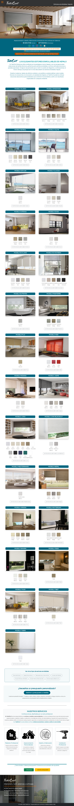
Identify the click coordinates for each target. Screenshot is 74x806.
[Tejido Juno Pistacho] (30, 453)
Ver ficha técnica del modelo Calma (54, 164)
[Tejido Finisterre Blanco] (59, 321)
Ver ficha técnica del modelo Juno (20, 460)
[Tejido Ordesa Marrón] (23, 535)
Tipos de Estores (17, 675)
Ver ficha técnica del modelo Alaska (20, 123)
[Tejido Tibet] (54, 617)
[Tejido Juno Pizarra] (15, 453)
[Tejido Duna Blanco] (51, 239)
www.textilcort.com (23, 795)
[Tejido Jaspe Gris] (61, 403)
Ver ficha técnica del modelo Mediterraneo (20, 501)
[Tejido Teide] (54, 576)
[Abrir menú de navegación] (2, 2)
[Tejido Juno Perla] (10, 453)
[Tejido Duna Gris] (56, 239)
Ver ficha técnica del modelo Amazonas (54, 123)
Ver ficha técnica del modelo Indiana (20, 410)
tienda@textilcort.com (10, 795)
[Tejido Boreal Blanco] (10, 157)
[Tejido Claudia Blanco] (49, 198)
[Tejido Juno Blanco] (8, 444)
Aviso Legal (18, 788)
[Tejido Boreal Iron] (30, 157)
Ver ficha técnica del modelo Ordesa (20, 542)
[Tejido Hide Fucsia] (54, 362)
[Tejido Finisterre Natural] (49, 321)
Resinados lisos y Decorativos (42, 675)
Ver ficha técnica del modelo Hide (53, 369)
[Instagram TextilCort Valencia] (37, 45)
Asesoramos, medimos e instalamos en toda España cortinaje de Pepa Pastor (37, 53)
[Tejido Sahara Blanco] (15, 576)
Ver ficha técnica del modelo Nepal (54, 501)
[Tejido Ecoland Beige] (23, 280)
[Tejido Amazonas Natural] (59, 116)
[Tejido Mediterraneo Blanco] (20, 494)
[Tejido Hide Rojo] (59, 362)
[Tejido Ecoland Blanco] (13, 280)
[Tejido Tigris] (20, 658)
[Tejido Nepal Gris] (59, 494)
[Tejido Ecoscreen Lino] (54, 280)
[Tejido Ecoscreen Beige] (49, 280)
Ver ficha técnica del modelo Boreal (21, 164)
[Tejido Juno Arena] (18, 444)
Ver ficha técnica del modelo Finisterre (54, 328)
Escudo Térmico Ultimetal (21, 678)
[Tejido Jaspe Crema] (56, 403)
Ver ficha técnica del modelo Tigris (20, 663)
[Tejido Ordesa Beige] (13, 535)
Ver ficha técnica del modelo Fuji (20, 369)
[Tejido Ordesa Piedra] (28, 535)
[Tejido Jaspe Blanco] (46, 403)
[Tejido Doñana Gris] (25, 239)
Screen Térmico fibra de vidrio (37, 678)
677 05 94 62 (43, 43)
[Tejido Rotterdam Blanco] (49, 535)
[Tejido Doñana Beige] (15, 239)
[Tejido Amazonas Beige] (49, 116)
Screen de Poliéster (56, 675)
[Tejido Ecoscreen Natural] (44, 280)
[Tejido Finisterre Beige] (54, 321)
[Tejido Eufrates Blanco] (20, 321)
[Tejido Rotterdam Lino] (59, 535)
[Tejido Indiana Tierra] (23, 403)
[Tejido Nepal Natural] (49, 494)
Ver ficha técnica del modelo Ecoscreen (54, 287)
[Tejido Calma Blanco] (49, 157)
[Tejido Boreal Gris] (25, 157)
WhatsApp (29, 769)
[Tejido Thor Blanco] (15, 617)
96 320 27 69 (27, 43)
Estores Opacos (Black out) (53, 678)
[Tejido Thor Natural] (20, 617)
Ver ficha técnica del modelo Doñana (20, 246)
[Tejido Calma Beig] (54, 157)
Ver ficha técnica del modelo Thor (20, 624)
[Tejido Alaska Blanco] (13, 116)
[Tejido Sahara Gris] (25, 576)
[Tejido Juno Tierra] (23, 444)
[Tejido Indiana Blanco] (18, 403)
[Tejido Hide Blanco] (49, 362)
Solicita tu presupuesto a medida (37, 692)
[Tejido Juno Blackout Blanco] (51, 444)
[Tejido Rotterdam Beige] (54, 535)
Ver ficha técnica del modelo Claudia (54, 205)
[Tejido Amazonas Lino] (54, 116)
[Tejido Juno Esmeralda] (25, 453)
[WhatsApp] (29, 45)
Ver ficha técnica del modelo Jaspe (54, 410)
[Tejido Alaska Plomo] (28, 116)
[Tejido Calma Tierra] (59, 157)
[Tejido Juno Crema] (13, 444)
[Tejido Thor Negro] (25, 617)
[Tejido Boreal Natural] (15, 157)
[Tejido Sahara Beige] (20, 576)
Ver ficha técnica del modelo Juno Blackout (54, 453)
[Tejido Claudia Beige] (54, 198)
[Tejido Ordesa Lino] (18, 535)
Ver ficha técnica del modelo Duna (54, 246)
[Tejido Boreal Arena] (20, 157)
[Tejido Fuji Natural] (20, 362)
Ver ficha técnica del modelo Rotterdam (54, 542)
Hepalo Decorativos (28, 675)
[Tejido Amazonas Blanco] (44, 116)
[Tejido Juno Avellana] (28, 444)
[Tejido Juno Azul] (20, 453)
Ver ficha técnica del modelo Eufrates (20, 328)
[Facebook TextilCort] (33, 45)
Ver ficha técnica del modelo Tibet (53, 623)
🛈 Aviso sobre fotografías (10, 798)
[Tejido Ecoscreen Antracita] (64, 280)
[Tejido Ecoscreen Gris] (59, 280)
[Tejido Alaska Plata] (23, 116)
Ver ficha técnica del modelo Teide (54, 582)
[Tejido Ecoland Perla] (28, 280)
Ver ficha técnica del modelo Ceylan (20, 205)
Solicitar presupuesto (42, 769)
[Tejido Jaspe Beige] (51, 403)
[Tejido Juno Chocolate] (33, 444)
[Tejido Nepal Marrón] (54, 494)
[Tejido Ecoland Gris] (18, 280)
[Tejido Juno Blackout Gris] (56, 444)
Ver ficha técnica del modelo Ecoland (20, 287)
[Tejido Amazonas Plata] (64, 116)
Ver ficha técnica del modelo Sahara (20, 583)
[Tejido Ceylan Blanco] (20, 198)
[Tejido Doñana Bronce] (20, 239)
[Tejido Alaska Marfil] (18, 116)
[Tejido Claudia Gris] (59, 198)
